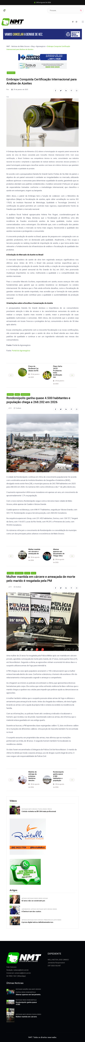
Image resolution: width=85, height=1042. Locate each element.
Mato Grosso (32, 809)
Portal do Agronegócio (21, 351)
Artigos (24, 898)
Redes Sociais (43, 898)
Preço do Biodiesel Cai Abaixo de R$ (33, 368)
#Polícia (27, 573)
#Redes (17, 394)
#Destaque (10, 394)
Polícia (40, 809)
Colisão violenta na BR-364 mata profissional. (39, 811)
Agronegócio (26, 909)
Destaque (25, 809)
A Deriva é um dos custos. (31, 911)
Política (18, 992)
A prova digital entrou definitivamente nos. (38, 922)
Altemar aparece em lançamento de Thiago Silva (58, 552)
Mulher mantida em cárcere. (26, 1017)
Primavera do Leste (50, 920)
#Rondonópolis (25, 394)
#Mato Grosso (19, 573)
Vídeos (49, 809)
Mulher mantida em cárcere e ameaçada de (34, 551)
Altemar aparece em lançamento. (28, 995)
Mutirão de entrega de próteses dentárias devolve (32, 776)
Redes (45, 809)
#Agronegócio (11, 72)
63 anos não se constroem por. (33, 901)
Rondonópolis (31, 992)
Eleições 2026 (27, 989)
